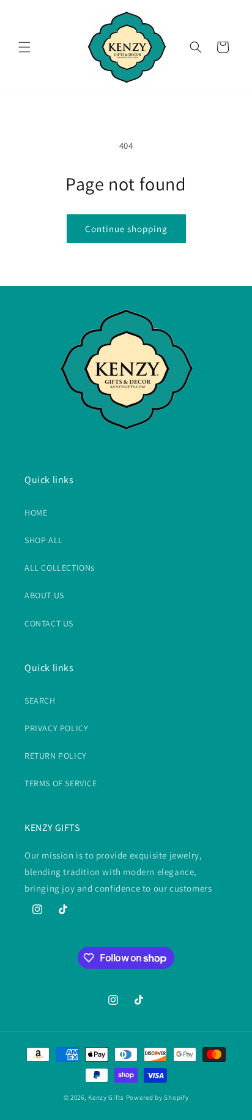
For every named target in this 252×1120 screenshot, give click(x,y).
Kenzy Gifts (106, 1097)
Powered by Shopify (157, 1097)
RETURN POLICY (55, 755)
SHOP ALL (43, 540)
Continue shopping (126, 229)
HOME (35, 512)
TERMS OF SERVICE (60, 783)
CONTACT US (48, 623)
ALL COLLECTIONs (59, 567)
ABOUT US (44, 595)
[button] (24, 47)
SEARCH (40, 700)
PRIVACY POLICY (56, 728)
